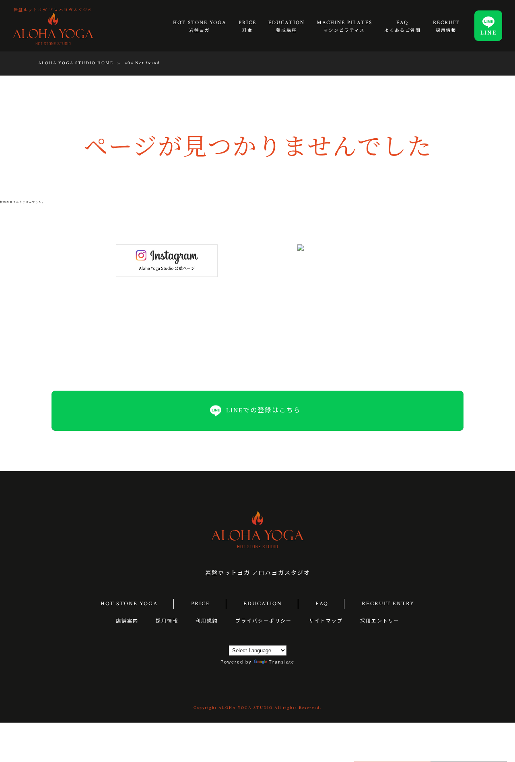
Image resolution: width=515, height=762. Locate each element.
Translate (282, 662)
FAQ (321, 603)
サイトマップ (326, 621)
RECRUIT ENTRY (388, 603)
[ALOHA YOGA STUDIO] (53, 28)
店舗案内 (127, 621)
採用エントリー (380, 621)
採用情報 (167, 621)
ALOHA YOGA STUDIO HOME (75, 63)
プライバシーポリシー (263, 621)
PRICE (200, 603)
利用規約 (207, 621)
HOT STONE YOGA (129, 603)
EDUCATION (262, 603)
